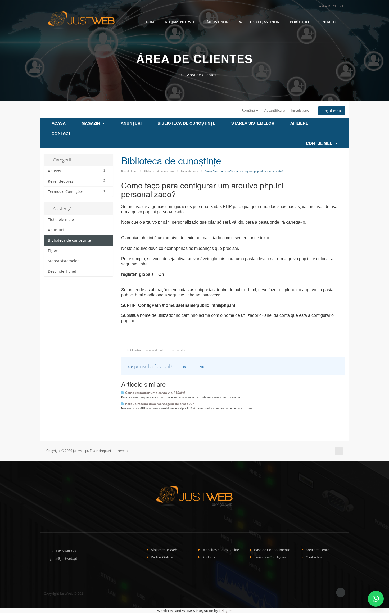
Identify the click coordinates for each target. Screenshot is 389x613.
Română (249, 110)
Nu (201, 366)
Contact (61, 133)
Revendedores (190, 171)
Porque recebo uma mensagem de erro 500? (159, 404)
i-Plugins (225, 610)
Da (183, 366)
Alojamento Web (180, 22)
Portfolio (299, 22)
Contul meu (320, 143)
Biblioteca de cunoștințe (186, 123)
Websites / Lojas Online (260, 22)
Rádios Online (217, 22)
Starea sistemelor (252, 123)
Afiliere (299, 123)
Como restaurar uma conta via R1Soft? (154, 392)
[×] (376, 599)
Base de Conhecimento (272, 549)
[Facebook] (295, 6)
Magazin (92, 123)
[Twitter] (302, 6)
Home (151, 22)
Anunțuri (131, 123)
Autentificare (274, 110)
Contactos (327, 22)
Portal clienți (129, 171)
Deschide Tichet (62, 271)
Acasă (59, 123)
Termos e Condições (270, 557)
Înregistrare (300, 110)
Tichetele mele (61, 219)
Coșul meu (331, 110)
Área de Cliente (331, 6)
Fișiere (54, 250)
